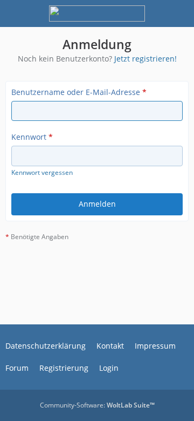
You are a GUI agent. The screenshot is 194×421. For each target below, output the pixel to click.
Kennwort (28, 137)
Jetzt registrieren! (145, 58)
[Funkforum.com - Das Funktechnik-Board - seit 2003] (97, 13)
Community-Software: (97, 405)
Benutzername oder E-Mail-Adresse (75, 92)
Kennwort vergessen (42, 172)
